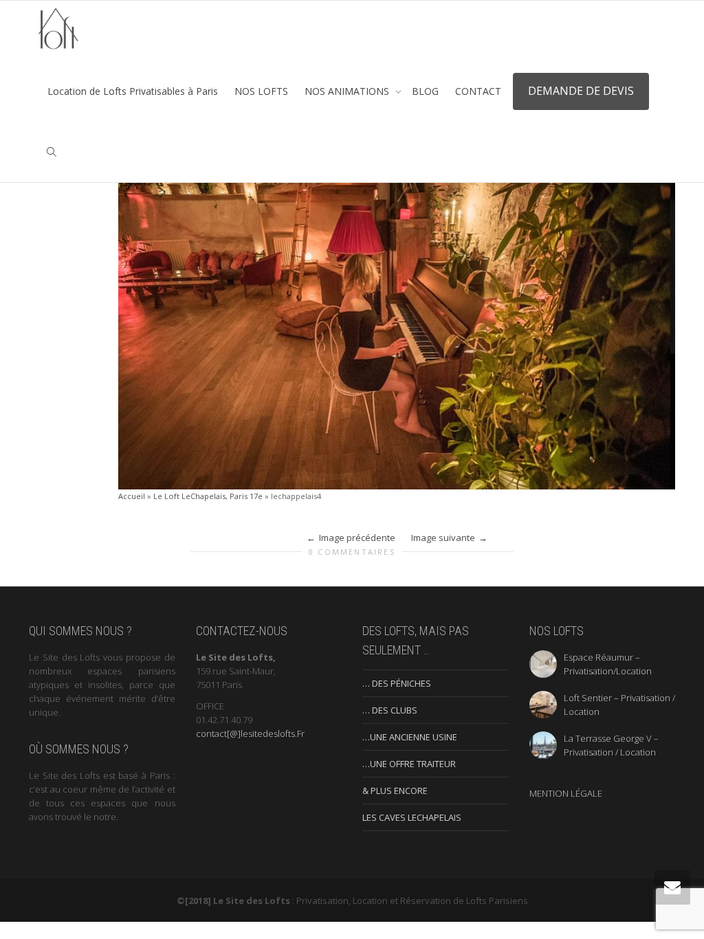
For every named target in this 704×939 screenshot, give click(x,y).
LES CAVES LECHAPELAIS (411, 817)
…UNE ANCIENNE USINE (409, 737)
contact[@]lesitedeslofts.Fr (250, 733)
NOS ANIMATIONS (348, 91)
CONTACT (478, 91)
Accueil (131, 496)
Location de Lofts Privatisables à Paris (132, 91)
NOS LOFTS (261, 91)
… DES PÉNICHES (396, 683)
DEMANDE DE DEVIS (581, 90)
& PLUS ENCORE (395, 790)
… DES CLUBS (389, 710)
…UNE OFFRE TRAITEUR (409, 764)
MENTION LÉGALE (565, 793)
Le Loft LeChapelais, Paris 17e (208, 496)
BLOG (425, 91)
